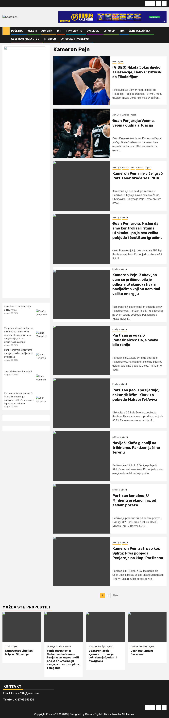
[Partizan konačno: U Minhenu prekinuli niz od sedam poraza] (81, 509)
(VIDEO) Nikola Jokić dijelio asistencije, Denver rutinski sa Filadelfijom (137, 72)
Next (115, 595)
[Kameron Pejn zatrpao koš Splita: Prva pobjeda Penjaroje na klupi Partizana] (81, 561)
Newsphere (111, 714)
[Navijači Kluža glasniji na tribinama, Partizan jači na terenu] (81, 456)
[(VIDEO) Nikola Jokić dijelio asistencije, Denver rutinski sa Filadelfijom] (81, 80)
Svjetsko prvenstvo (25, 39)
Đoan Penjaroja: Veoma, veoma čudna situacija (133, 123)
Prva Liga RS (74, 31)
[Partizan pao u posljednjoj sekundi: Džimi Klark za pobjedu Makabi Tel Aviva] (81, 403)
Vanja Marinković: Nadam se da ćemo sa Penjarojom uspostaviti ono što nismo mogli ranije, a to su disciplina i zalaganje (18, 335)
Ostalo (8, 646)
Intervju (50, 39)
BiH (59, 31)
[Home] (6, 31)
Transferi (140, 167)
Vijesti (32, 31)
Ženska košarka (139, 31)
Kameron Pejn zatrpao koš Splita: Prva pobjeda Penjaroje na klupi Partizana (137, 553)
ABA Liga (46, 31)
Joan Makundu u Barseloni (18, 371)
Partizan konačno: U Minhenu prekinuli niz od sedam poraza (134, 500)
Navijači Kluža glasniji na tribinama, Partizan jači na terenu (136, 448)
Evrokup (109, 31)
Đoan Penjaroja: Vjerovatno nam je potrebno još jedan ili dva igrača (18, 353)
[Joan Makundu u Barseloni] (42, 380)
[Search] (164, 35)
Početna (17, 31)
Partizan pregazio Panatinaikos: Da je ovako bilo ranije (135, 340)
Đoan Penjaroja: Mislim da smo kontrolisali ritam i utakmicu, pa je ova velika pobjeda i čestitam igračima (137, 230)
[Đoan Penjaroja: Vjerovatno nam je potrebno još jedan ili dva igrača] (42, 359)
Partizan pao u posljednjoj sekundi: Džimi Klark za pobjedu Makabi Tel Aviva (135, 395)
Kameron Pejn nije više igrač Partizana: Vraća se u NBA (137, 175)
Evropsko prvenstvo (75, 39)
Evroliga (93, 31)
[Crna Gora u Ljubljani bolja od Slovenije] (42, 315)
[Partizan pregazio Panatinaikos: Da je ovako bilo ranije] (81, 350)
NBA (121, 31)
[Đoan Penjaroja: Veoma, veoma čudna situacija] (81, 133)
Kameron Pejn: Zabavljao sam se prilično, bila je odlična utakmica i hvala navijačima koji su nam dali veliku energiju (136, 284)
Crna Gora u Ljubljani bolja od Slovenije (19, 652)
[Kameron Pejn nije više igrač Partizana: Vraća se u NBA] (81, 186)
